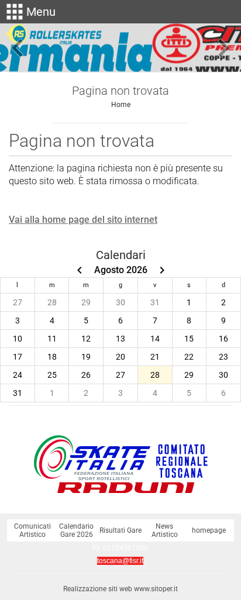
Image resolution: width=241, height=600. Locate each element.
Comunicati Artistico (32, 530)
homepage (209, 530)
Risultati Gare (120, 530)
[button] (29, 11)
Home (120, 105)
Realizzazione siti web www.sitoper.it (120, 589)
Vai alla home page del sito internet (83, 219)
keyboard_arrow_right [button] (223, 47)
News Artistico (165, 530)
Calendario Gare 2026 (76, 530)
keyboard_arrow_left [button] (17, 47)
